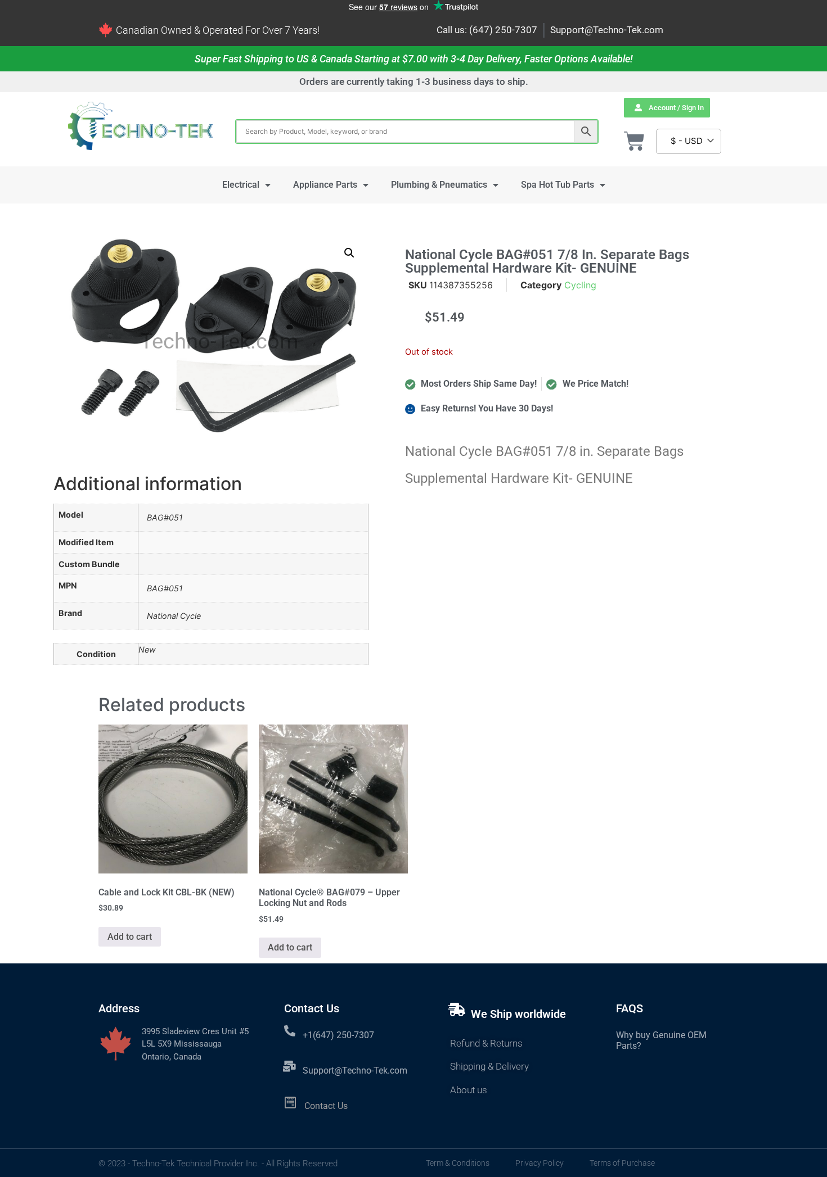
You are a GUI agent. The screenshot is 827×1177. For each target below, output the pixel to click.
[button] (349, 253)
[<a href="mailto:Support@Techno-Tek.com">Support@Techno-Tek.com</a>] (289, 1066)
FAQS (629, 1008)
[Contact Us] (290, 1102)
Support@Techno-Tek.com (606, 29)
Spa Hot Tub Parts (557, 184)
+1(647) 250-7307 (338, 1035)
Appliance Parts (325, 184)
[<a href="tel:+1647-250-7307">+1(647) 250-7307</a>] (289, 1030)
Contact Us (326, 1106)
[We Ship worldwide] (457, 1009)
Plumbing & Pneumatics (439, 184)
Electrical (240, 184)
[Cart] (634, 141)
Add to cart (129, 936)
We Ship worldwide (518, 1014)
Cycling (580, 285)
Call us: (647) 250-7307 (487, 29)
